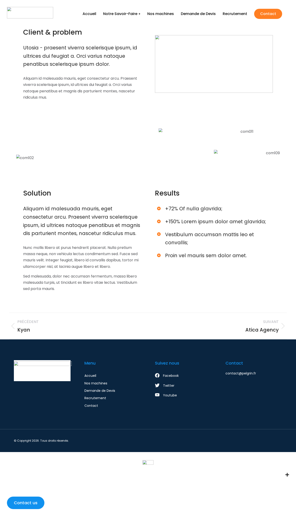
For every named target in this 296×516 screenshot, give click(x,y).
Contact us (25, 503)
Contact (268, 13)
